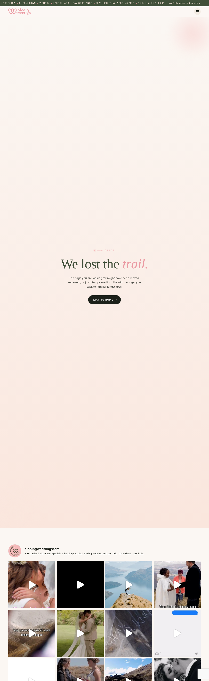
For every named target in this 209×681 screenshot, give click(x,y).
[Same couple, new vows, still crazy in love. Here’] (31, 633)
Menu (197, 11)
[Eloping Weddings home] (19, 11)
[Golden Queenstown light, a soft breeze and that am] (128, 633)
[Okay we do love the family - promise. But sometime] (177, 584)
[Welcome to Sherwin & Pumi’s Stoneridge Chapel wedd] (80, 584)
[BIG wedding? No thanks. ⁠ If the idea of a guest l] (128, 584)
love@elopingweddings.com (184, 3)
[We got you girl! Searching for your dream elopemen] (177, 633)
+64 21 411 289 (155, 3)
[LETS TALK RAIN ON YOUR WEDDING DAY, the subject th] (80, 633)
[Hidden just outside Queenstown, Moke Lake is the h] (31, 584)
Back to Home (103, 299)
